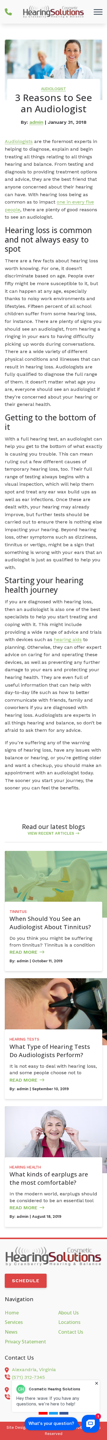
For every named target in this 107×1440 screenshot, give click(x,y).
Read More (23, 952)
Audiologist (53, 89)
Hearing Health (25, 1167)
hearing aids (68, 639)
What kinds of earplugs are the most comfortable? (49, 1178)
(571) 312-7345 (28, 1377)
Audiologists (19, 141)
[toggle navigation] (98, 12)
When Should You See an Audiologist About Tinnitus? (50, 923)
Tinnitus (18, 911)
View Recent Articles (51, 833)
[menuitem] (27, 1313)
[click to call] (8, 11)
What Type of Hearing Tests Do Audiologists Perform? (50, 1051)
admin (36, 122)
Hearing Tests (24, 1039)
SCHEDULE (26, 1280)
